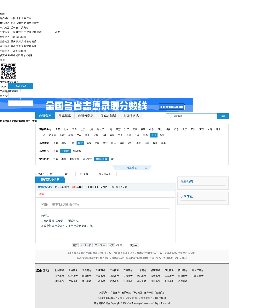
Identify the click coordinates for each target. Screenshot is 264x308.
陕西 (13, 46)
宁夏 (28, 46)
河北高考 (141, 275)
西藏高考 (141, 281)
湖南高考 (59, 275)
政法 (155, 143)
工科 (72, 143)
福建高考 (114, 275)
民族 (97, 143)
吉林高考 (155, 275)
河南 (13, 37)
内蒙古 (35, 23)
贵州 (23, 41)
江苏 (18, 32)
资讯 (18, 55)
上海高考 (73, 270)
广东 (28, 18)
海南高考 (86, 275)
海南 (23, 50)
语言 (122, 143)
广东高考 (114, 270)
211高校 (65, 151)
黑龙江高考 (198, 270)
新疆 (34, 46)
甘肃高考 (128, 275)
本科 (63, 159)
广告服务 (115, 292)
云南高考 (182, 275)
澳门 (153, 135)
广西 (18, 50)
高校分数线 (86, 115)
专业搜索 (65, 115)
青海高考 (169, 281)
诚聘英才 (160, 292)
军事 (163, 143)
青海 (23, 46)
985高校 (77, 151)
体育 (138, 143)
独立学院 (87, 159)
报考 (12, 55)
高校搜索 (45, 115)
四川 (18, 41)
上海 (23, 18)
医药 (113, 143)
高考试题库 (26, 55)
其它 (113, 159)
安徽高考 (114, 281)
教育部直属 (101, 159)
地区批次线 (131, 115)
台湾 (162, 135)
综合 (63, 143)
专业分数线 (108, 115)
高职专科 (74, 159)
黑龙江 (24, 27)
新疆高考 (128, 281)
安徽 (28, 32)
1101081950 (160, 298)
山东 (57, 32)
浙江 (23, 32)
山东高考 (141, 270)
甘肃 (18, 46)
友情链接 (126, 292)
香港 (145, 135)
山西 (28, 23)
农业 (80, 143)
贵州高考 (155, 281)
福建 (34, 32)
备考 (7, 55)
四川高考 (182, 270)
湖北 (18, 37)
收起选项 (132, 167)
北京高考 (59, 270)
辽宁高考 (73, 275)
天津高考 (86, 270)
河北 (23, 23)
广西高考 (73, 281)
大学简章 (187, 196)
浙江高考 (155, 270)
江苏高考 (128, 270)
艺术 (147, 143)
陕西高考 (86, 281)
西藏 (34, 41)
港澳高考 (182, 281)
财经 (130, 143)
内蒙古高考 (198, 275)
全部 (57, 129)
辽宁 (13, 27)
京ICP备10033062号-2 (108, 298)
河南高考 (59, 281)
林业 (105, 143)
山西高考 (100, 281)
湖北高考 (169, 270)
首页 (2, 55)
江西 (39, 32)
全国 (13, 18)
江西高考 (169, 275)
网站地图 (137, 292)
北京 (18, 18)
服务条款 (148, 292)
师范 (88, 143)
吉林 (18, 27)
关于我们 (104, 292)
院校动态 (187, 181)
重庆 (13, 41)
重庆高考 (100, 270)
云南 (28, 41)
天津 (18, 23)
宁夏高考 (100, 275)
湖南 (23, 37)
